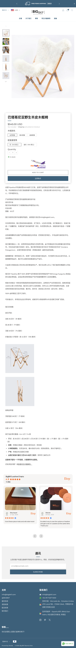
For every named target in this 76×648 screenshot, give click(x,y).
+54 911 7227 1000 (49, 598)
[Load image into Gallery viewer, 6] (5, 75)
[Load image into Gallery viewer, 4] (5, 58)
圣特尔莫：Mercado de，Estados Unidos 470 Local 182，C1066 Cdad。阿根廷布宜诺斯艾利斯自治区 (58, 604)
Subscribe (38, 572)
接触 (55, 18)
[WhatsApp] (40, 598)
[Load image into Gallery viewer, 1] (5, 32)
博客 (36, 18)
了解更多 (49, 3)
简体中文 (4, 10)
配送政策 (5, 608)
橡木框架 (22, 135)
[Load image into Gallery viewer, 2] (5, 41)
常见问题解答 (46, 18)
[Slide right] (5, 81)
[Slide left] (5, 27)
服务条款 (5, 601)
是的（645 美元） (29, 145)
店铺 (20, 18)
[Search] (72, 10)
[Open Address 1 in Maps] (40, 604)
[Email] (40, 595)
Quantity (12, 149)
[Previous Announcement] (17, 3)
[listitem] (38, 3)
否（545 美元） (14, 145)
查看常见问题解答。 (25, 464)
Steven (48, 513)
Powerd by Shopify (7, 645)
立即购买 (38, 178)
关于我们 (28, 18)
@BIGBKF (6, 598)
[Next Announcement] (59, 3)
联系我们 (5, 611)
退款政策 (5, 604)
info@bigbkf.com (9, 595)
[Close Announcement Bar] (74, 3)
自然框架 (12, 135)
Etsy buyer (13, 513)
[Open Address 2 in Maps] (40, 613)
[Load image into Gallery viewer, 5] (5, 67)
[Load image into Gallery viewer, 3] (5, 49)
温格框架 (32, 135)
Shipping (21, 127)
